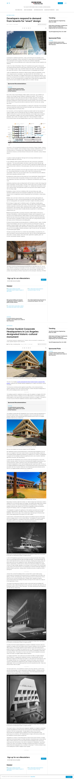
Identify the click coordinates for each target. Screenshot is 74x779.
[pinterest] (28, 28)
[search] (9, 3)
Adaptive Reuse (9, 325)
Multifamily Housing (10, 15)
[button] (7, 3)
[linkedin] (24, 28)
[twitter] (26, 28)
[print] (45, 28)
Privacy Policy (33, 776)
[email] (30, 28)
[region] (37, 777)
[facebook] (22, 28)
